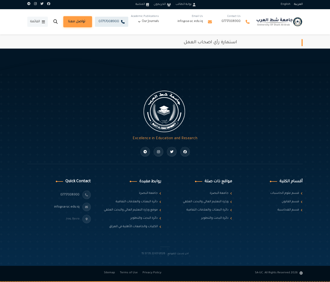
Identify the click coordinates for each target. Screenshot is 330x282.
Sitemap (109, 273)
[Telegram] (28, 4)
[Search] (55, 22)
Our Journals (150, 21)
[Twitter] (41, 4)
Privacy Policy (152, 273)
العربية (298, 4)
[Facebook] (48, 4)
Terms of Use (129, 273)
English (285, 4)
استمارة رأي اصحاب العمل (210, 42)
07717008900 (231, 21)
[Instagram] (35, 4)
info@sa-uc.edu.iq (190, 21)
